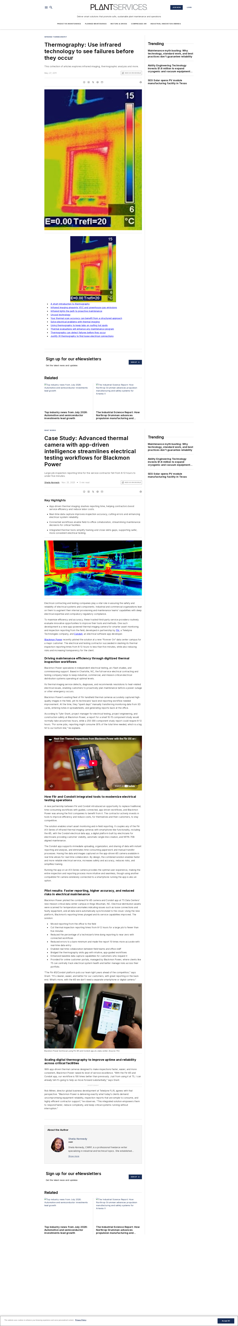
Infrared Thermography (55, 37)
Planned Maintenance (96, 24)
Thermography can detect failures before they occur (78, 332)
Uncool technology (61, 314)
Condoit (78, 634)
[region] (119, 1321)
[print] (140, 82)
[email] (102, 82)
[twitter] (93, 82)
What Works (50, 430)
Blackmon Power (53, 639)
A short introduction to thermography (70, 304)
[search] (51, 7)
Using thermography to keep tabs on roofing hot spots (79, 325)
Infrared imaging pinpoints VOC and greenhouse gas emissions (84, 307)
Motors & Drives (119, 24)
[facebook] (84, 82)
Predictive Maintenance (69, 24)
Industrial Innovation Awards (165, 24)
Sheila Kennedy (52, 482)
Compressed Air (139, 24)
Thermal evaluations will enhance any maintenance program (82, 329)
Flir (117, 630)
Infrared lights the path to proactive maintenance (76, 311)
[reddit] (97, 82)
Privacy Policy (80, 1320)
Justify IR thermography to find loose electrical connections (82, 336)
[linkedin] (88, 82)
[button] (46, 7)
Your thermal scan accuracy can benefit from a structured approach (86, 318)
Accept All (226, 1321)
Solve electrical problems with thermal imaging (75, 321)
